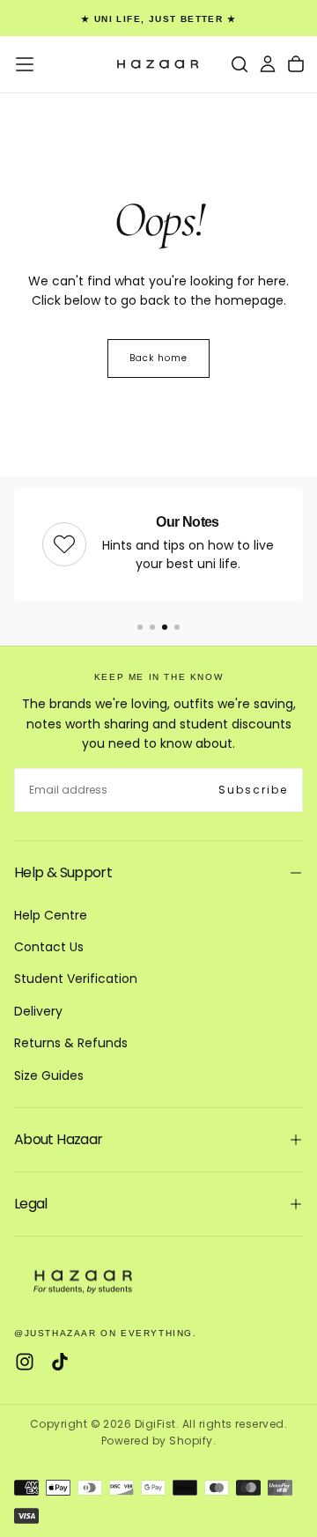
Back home (158, 358)
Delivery (38, 1011)
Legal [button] (31, 1203)
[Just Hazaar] (84, 1280)
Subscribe (253, 789)
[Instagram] (24, 1361)
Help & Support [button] (63, 872)
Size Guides (49, 1075)
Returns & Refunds (71, 1043)
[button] (24, 64)
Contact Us (49, 947)
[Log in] (267, 64)
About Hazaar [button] (58, 1139)
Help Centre (50, 915)
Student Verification (75, 978)
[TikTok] (59, 1361)
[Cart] (295, 64)
